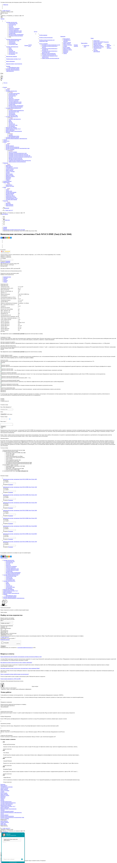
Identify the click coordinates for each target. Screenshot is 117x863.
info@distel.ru (5, 214)
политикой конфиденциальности (25, 647)
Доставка (5, 278)
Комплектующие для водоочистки (14, 63)
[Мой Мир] (11, 238)
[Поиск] (2, 17)
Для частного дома (13, 44)
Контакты (106, 42)
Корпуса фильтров (10, 61)
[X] (3, 238)
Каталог (2, 18)
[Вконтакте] (4, 216)
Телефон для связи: (5, 623)
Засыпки (8, 66)
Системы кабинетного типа (15, 30)
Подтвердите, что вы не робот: (8, 638)
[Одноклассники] (4, 224)
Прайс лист (3, 823)
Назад (8, 88)
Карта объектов (109, 45)
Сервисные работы (97, 45)
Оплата (5, 279)
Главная (26, 45)
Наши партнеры (67, 48)
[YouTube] (4, 223)
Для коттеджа (12, 41)
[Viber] (5, 238)
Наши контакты (109, 47)
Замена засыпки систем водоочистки (50, 58)
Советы (65, 53)
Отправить (3, 426)
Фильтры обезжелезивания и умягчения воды (12, 70)
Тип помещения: (4, 630)
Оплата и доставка (67, 44)
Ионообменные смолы (14, 67)
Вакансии (65, 52)
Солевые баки (12, 33)
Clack (10, 47)
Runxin (10, 49)
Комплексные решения (11, 56)
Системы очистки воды (11, 22)
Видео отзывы (66, 47)
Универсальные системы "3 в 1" (13, 58)
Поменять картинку (5, 639)
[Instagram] (4, 218)
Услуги (35, 31)
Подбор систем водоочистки (46, 37)
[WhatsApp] (7, 238)
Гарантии (5, 280)
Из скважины (12, 54)
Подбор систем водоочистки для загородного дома (46, 40)
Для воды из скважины (14, 28)
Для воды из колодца (14, 29)
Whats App (5, 4)
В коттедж (11, 27)
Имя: (2, 620)
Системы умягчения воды (12, 46)
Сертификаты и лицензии (66, 40)
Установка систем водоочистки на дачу (51, 44)
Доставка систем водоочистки (49, 54)
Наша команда (66, 38)
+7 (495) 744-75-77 (6, 10)
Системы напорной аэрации (12, 68)
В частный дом (12, 24)
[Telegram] (4, 221)
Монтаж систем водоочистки (49, 53)
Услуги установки (43, 43)
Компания (63, 36)
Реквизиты (65, 51)
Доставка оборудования (96, 51)
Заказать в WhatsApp (5, 262)
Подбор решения (43, 35)
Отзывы (65, 46)
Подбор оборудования (98, 41)
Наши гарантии (66, 43)
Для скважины (12, 43)
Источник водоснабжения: (7, 625)
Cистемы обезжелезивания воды (13, 39)
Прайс (92, 38)
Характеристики (7, 276)
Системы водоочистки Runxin (16, 35)
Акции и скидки (67, 42)
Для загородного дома (14, 40)
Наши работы (84, 43)
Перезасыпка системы (98, 46)
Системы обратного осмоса (15, 32)
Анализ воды (30, 45)
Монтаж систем (97, 44)
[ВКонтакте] (1, 238)
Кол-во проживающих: (6, 628)
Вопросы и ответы (67, 49)
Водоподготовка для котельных (16, 34)
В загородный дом (13, 23)
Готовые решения (76, 45)
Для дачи (11, 26)
